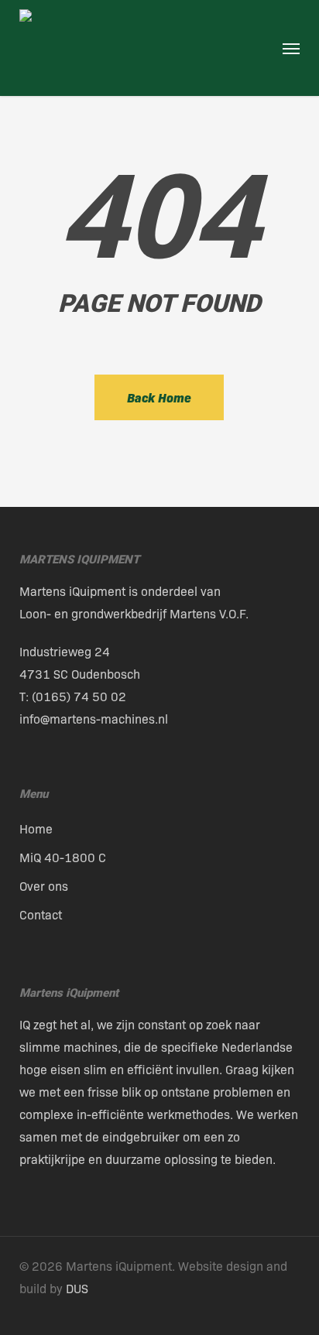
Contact (40, 914)
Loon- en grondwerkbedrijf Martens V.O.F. (134, 613)
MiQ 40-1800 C (62, 857)
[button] (291, 48)
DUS (77, 1288)
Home (36, 828)
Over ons (43, 886)
